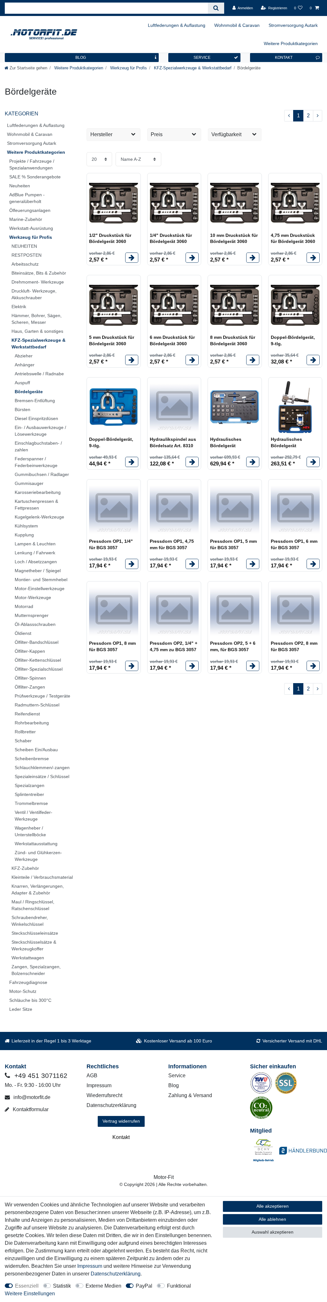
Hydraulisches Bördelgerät (225, 442)
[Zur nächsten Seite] (317, 115)
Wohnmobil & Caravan (237, 25)
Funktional (179, 1286)
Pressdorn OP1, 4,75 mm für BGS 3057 (172, 544)
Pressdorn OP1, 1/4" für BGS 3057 (111, 544)
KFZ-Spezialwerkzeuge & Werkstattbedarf (192, 68)
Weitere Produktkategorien (291, 43)
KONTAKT (284, 57)
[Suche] (216, 8)
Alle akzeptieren (272, 1206)
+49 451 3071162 (39, 1075)
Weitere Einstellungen (30, 1293)
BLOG (80, 57)
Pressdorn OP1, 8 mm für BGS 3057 (112, 646)
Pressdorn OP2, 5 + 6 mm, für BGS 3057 (232, 646)
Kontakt (121, 1137)
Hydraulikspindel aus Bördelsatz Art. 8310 (173, 442)
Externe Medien (103, 1286)
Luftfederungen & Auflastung (176, 25)
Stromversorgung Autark (293, 25)
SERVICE (202, 57)
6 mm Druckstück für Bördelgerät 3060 (172, 340)
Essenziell (27, 1286)
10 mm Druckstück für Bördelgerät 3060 (234, 238)
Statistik (62, 1286)
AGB (92, 1075)
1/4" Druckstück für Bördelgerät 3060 (171, 238)
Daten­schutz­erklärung (116, 1273)
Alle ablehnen (272, 1219)
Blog (173, 1085)
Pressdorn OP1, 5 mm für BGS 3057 (233, 544)
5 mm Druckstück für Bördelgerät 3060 (111, 340)
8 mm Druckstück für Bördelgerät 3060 (232, 340)
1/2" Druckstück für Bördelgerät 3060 (110, 238)
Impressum (99, 1085)
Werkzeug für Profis (128, 68)
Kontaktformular (30, 1109)
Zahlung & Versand (190, 1095)
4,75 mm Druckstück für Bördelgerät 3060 (293, 238)
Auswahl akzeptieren (272, 1232)
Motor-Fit (164, 1177)
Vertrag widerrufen (121, 1121)
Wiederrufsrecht (104, 1095)
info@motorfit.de (31, 1097)
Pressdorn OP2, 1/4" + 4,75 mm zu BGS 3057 (173, 646)
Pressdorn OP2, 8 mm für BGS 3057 (294, 646)
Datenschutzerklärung (111, 1105)
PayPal (144, 1286)
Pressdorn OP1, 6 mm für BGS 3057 (294, 544)
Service (177, 1075)
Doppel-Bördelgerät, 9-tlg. (293, 340)
